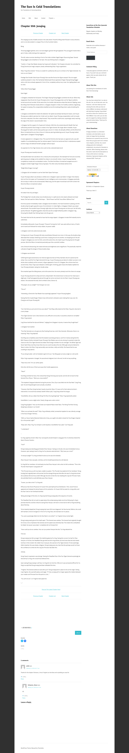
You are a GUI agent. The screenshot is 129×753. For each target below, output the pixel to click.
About (36, 18)
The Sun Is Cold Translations (41, 7)
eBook (78, 633)
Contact (43, 18)
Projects (51, 18)
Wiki (30, 18)
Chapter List (52, 33)
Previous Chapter (38, 33)
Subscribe (91, 58)
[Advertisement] (51, 614)
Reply (22, 679)
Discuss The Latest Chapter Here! (51, 589)
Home (23, 18)
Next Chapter (65, 33)
